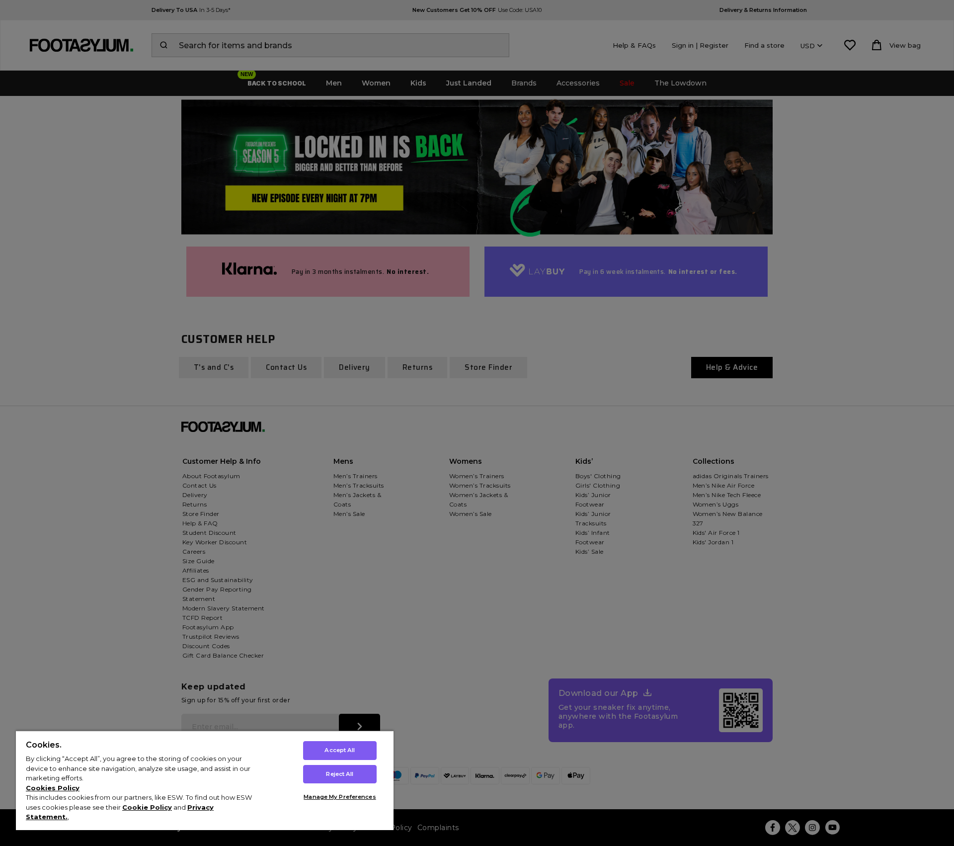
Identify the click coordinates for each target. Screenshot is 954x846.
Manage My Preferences (340, 796)
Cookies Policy (53, 788)
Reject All (339, 773)
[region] (205, 780)
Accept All (339, 750)
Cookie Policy (147, 807)
